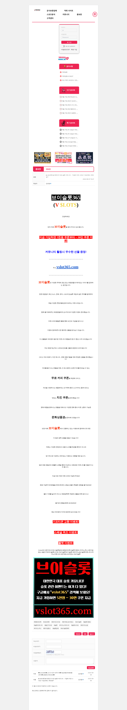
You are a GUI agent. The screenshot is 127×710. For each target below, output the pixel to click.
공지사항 (69, 66)
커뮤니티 (66, 14)
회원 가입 (74, 49)
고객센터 (50, 18)
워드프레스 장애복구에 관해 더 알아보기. (45, 690)
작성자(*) (36, 641)
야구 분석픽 (71, 90)
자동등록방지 (37, 653)
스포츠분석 (51, 14)
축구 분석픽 (71, 123)
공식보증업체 (52, 10)
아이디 (63, 27)
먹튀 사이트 (68, 10)
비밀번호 (63, 34)
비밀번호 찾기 (65, 49)
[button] (48, 183)
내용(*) (35, 661)
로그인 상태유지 (70, 46)
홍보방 (79, 14)
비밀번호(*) (36, 646)
